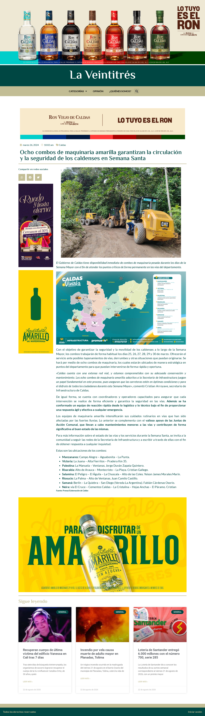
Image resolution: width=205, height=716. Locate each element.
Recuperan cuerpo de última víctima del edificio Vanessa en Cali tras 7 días (44, 653)
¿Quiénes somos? (120, 91)
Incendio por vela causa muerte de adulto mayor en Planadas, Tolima (99, 653)
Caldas (62, 144)
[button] (136, 91)
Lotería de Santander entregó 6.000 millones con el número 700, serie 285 (159, 653)
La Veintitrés (102, 75)
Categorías (76, 91)
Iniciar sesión (195, 711)
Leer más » (28, 682)
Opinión (98, 91)
